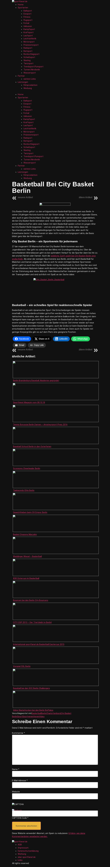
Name (15, 769)
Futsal (26, 23)
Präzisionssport (31, 45)
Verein (36, 716)
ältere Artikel (85, 197)
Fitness (26, 17)
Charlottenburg (53, 713)
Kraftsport (28, 32)
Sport (19, 716)
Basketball (36, 713)
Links (20, 860)
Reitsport (27, 51)
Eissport (27, 14)
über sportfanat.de (27, 857)
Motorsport (29, 42)
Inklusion (27, 26)
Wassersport (29, 73)
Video (42, 716)
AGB (20, 844)
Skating (27, 60)
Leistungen (23, 82)
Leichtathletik (29, 38)
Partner (21, 76)
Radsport (27, 48)
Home (20, 4)
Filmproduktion (30, 85)
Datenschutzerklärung (28, 851)
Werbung (27, 88)
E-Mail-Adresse (20, 781)
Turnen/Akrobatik (31, 69)
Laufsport (28, 35)
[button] (55, 91)
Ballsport (27, 11)
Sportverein (27, 716)
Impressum (23, 848)
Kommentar (18, 733)
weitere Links (29, 79)
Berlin (43, 713)
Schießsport (29, 57)
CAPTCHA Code (19, 818)
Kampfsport (29, 29)
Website (16, 792)
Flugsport (27, 20)
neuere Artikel (25, 197)
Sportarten (23, 7)
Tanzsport (28, 63)
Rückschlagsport (31, 54)
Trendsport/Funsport (33, 66)
